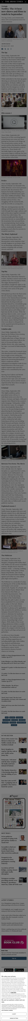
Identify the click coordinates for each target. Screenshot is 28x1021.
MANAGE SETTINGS (14, 1018)
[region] (14, 996)
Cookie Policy (13, 992)
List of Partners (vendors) (7, 1010)
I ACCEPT (14, 1014)
